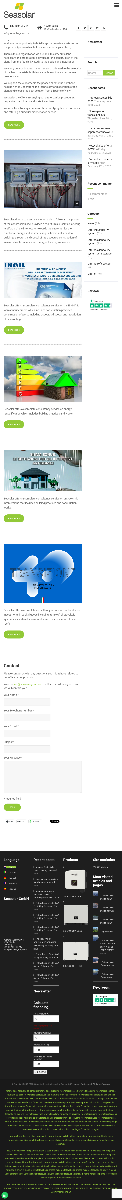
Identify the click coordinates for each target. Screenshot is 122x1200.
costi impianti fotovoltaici (34, 1151)
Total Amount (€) (41, 1014)
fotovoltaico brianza (105, 1095)
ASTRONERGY (30, 1184)
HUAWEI (88, 1184)
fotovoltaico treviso (87, 1125)
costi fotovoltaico (15, 1151)
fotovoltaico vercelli (32, 1110)
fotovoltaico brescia (69, 1091)
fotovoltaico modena (42, 1102)
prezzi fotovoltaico (69, 1166)
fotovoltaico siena (71, 1122)
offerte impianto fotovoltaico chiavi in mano (76, 1158)
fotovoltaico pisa (19, 1122)
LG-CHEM (22, 1188)
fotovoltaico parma (61, 1102)
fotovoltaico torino (14, 1110)
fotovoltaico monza (87, 1095)
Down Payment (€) (42, 1033)
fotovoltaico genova (88, 1110)
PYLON (42, 1188)
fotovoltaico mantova (49, 1095)
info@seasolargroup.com (28, 684)
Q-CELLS (50, 1188)
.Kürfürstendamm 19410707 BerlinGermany (14, 941)
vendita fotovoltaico (14, 1174)
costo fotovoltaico (92, 1151)
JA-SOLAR (97, 1184)
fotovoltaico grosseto (52, 1118)
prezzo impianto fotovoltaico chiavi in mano (96, 1170)
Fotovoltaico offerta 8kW (47, 975)
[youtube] (103, 28)
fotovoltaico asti (56, 1106)
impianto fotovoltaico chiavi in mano (96, 1136)
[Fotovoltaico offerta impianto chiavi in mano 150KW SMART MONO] (99, 937)
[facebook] (78, 28)
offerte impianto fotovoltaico (42, 1158)
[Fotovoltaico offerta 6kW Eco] (99, 959)
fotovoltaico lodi (31, 1095)
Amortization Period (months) (42, 1058)
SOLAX (89, 1188)
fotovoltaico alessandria (37, 1106)
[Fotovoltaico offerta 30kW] (99, 971)
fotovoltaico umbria (89, 1122)
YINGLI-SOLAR (64, 1192)
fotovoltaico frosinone (70, 1114)
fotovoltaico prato (54, 1122)
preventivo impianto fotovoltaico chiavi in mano (39, 1166)
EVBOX (45, 1184)
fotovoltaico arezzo (15, 1118)
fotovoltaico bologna (95, 1098)
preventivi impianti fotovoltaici (20, 1162)
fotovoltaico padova (50, 1125)
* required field (12, 798)
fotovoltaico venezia (106, 1125)
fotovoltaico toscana (107, 1114)
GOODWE (62, 1184)
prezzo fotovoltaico (39, 1170)
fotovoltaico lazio (52, 1114)
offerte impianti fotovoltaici (88, 1154)
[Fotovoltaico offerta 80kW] (99, 892)
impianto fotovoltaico (18, 1136)
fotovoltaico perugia (108, 1122)
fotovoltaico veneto (32, 1125)
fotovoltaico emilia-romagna (73, 1098)
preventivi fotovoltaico (107, 1158)
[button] (8, 179)
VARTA (54, 1192)
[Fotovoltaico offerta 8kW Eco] (99, 904)
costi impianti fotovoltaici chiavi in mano (65, 1151)
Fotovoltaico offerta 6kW (47, 963)
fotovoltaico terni (15, 1125)
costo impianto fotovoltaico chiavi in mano (37, 1154)
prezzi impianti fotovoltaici (91, 1166)
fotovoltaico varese (50, 1098)
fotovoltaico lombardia (28, 1091)
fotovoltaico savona (34, 1114)
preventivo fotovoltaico (86, 1162)
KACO (7, 1188)
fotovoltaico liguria (69, 1110)
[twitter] (85, 28)
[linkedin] (91, 28)
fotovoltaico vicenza (50, 1129)
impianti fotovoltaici (38, 1136)
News (90, 223)
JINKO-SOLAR (108, 1184)
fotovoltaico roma (89, 1114)
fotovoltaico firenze (33, 1118)
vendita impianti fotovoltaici (37, 1174)
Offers (91, 273)
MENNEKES (33, 1188)
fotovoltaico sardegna (70, 1129)
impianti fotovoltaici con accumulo (74, 1140)
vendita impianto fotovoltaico (103, 1174)
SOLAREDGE (65, 1188)
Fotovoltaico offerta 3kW (47, 954)
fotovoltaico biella (72, 1106)
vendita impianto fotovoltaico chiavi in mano (61, 1177)
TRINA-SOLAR (111, 1188)
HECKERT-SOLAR (75, 1184)
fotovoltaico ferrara (23, 1102)
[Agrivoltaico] (99, 928)
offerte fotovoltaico (66, 1154)
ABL (8, 1184)
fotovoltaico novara (108, 1106)
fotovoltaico (12, 1091)
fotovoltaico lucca (89, 1118)
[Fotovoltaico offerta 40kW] (99, 916)
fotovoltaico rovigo (69, 1125)
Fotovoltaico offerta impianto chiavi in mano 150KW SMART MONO (107, 947)
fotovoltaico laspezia (14, 1114)
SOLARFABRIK (78, 1188)
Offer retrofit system (99, 263)
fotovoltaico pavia (13, 1098)
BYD (40, 1184)
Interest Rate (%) (41, 1045)
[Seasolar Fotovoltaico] (19, 4)
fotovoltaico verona (32, 1129)
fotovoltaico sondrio (31, 1098)
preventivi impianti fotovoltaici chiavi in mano (54, 1162)
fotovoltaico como (87, 1091)
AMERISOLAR (17, 1184)
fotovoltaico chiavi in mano (20, 1140)
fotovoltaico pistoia (37, 1122)
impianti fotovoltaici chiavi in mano (63, 1136)
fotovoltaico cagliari (90, 1129)
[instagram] (97, 28)
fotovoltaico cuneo (89, 1106)
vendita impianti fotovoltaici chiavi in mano (69, 1174)
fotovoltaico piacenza (81, 1102)
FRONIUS (53, 1184)
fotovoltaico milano (68, 1095)
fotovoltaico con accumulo (45, 1140)
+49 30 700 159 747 (13, 947)
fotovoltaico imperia (107, 1110)
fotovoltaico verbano (51, 1110)
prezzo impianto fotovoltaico (62, 1170)
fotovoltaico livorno (71, 1118)
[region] (43, 179)
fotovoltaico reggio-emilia (102, 1102)
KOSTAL (14, 1188)
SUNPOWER (98, 1188)
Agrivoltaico (107, 931)
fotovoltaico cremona (106, 1091)
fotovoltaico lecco (15, 1095)
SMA (57, 1188)
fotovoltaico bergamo (49, 1091)
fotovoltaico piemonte (15, 1106)
